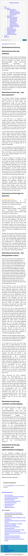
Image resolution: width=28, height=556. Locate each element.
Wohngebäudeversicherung (8, 199)
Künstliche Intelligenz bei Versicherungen (13, 513)
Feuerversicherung (9, 495)
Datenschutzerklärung (9, 550)
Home (5, 6)
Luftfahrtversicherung (11, 32)
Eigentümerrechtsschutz (14, 25)
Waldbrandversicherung (10, 507)
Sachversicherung (10, 15)
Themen (5, 35)
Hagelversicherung (9, 505)
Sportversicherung (13, 14)
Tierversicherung (10, 27)
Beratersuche (6, 36)
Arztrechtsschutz (13, 22)
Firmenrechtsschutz (13, 19)
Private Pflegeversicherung (15, 13)
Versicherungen (7, 8)
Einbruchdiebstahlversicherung (11, 498)
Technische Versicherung (11, 30)
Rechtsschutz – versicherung (12, 17)
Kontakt (6, 545)
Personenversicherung (11, 9)
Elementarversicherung (11, 29)
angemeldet (10, 485)
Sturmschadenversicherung (10, 502)
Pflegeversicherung (13, 10)
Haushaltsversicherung (9, 504)
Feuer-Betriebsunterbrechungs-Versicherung (14, 496)
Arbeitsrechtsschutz (13, 21)
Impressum (6, 548)
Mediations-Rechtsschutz (14, 26)
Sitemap (6, 547)
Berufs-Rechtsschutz (13, 23)
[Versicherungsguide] (14, 3)
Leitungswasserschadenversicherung (13, 501)
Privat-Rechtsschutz (13, 18)
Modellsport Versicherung (11, 34)
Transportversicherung (11, 31)
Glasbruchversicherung (10, 499)
